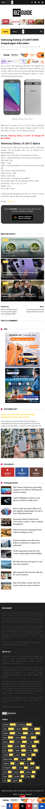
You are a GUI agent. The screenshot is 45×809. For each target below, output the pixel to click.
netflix (5, 755)
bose (28, 776)
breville (17, 776)
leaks (3, 49)
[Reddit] (16, 806)
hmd (5, 772)
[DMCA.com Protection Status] (9, 714)
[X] (22, 806)
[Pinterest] (29, 806)
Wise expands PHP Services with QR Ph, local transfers (27, 573)
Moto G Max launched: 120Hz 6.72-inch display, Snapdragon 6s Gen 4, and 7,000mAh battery (28, 511)
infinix (18, 738)
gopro (28, 772)
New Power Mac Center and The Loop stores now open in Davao (26, 584)
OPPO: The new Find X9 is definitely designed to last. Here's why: (18, 416)
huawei (6, 725)
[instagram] (35, 2)
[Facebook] (9, 806)
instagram (7, 768)
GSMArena (11, 201)
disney (16, 772)
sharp (30, 750)
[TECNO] (22, 800)
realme (5, 733)
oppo (5, 729)
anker (21, 768)
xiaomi (18, 729)
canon (18, 755)
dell (28, 763)
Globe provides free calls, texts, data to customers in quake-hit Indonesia (26, 542)
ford (4, 781)
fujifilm (17, 750)
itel (29, 755)
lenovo (5, 742)
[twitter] (38, 2)
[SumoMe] (42, 806)
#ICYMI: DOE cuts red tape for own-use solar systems (28, 562)
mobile (8, 49)
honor (20, 733)
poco (5, 750)
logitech (6, 763)
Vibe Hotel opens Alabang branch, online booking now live (27, 531)
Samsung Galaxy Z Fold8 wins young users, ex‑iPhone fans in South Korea (21, 273)
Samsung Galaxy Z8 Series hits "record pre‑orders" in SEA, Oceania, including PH (19, 295)
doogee (23, 759)
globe (32, 733)
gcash (17, 746)
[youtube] (42, 2)
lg (29, 738)
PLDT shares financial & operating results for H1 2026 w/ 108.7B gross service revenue (27, 489)
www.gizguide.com (9, 791)
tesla (5, 776)
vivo (31, 729)
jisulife (15, 781)
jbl (18, 763)
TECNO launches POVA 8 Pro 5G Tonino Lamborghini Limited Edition (27, 552)
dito (29, 746)
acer (4, 746)
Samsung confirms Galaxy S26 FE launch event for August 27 (22, 252)
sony (31, 742)
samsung (14, 49)
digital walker (8, 759)
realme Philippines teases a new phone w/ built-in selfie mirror (26, 499)
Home (5, 32)
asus (5, 738)
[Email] (35, 806)
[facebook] (32, 2)
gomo (32, 768)
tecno (18, 742)
